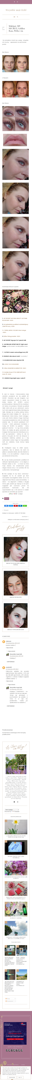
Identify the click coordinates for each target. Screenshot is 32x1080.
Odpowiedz (9, 648)
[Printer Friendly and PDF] (15, 494)
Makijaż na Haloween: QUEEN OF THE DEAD (13, 513)
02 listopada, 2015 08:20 (12, 669)
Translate (16, 811)
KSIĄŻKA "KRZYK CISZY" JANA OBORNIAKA (16, 857)
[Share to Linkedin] (20, 505)
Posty (8, 998)
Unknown (8, 641)
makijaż (6, 498)
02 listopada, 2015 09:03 (16, 689)
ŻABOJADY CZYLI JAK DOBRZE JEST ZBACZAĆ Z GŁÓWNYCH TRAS (16, 938)
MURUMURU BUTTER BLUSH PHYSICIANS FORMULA (16, 877)
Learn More (12, 1077)
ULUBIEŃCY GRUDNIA (16, 918)
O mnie (23, 1064)
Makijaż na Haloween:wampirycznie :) (18, 519)
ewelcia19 (9, 667)
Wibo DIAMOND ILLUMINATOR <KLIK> (15, 368)
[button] (8, 15)
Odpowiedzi (11, 651)
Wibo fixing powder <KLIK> (12, 336)
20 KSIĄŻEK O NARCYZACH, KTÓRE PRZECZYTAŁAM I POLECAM (16, 836)
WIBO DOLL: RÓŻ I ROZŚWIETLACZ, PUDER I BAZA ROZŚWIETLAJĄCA (16, 898)
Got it (20, 1077)
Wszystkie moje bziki (16, 9)
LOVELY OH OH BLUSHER (11, 364)
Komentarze (10, 1001)
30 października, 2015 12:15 (16, 656)
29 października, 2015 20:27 (13, 643)
